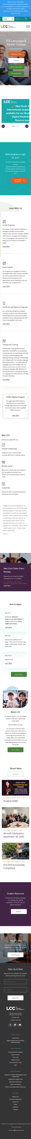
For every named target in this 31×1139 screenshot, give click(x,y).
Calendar (15, 1107)
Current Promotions (15, 1099)
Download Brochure (18, 180)
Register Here (16, 54)
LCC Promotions (9, 798)
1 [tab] (13, 126)
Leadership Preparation (15, 1079)
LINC (15, 1065)
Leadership (15, 1038)
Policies (16, 60)
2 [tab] (17, 126)
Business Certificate (15, 1082)
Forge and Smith (20, 1130)
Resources (15, 1096)
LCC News (6, 830)
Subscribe (15, 998)
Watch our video (16, 67)
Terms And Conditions (16, 1127)
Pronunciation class (15, 1062)
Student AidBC (10, 800)
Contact (15, 1109)
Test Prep (15, 1057)
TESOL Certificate (15, 1084)
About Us (15, 1102)
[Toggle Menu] (28, 26)
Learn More (6, 246)
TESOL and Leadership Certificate (15, 1087)
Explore (18, 911)
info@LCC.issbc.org (15, 1020)
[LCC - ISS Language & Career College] (8, 27)
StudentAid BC (16, 73)
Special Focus (15, 1054)
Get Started (15, 955)
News (15, 1104)
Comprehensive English (15, 1052)
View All (16, 774)
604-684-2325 (15, 1017)
